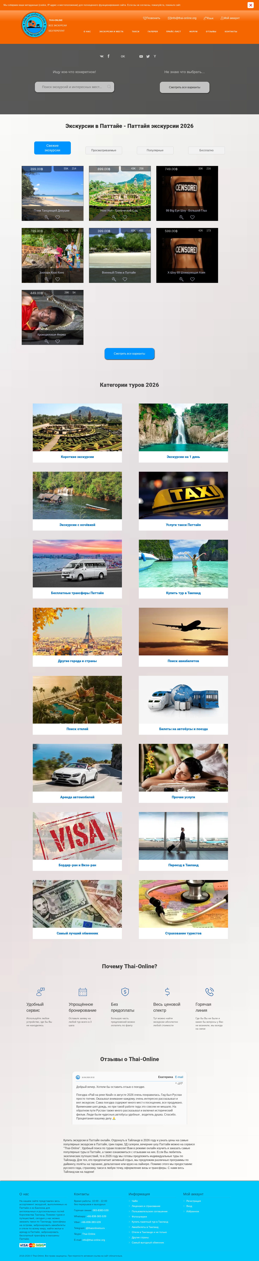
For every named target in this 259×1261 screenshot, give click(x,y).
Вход (189, 1206)
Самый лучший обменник (77, 933)
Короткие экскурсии (77, 457)
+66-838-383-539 (96, 1216)
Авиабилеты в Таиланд (145, 1227)
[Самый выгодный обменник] (77, 903)
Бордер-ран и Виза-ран (77, 865)
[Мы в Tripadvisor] (129, 56)
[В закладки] (57, 217)
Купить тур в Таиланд (183, 593)
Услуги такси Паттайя (183, 525)
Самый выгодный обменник (148, 1242)
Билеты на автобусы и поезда (183, 729)
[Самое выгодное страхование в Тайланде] (183, 903)
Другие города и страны (77, 661)
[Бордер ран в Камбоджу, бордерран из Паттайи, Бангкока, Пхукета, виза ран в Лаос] (77, 835)
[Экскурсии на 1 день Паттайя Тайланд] (183, 427)
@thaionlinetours (95, 1228)
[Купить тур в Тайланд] (183, 563)
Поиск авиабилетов (183, 661)
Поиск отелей (77, 729)
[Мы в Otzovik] (135, 56)
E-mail (179, 1077)
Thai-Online (88, 1233)
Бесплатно (206, 150)
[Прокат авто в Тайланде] (77, 767)
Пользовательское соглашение (150, 1211)
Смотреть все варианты (184, 87)
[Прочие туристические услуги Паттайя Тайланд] (183, 767)
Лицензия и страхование (146, 1206)
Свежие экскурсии (52, 148)
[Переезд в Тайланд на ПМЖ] (183, 835)
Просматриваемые (103, 150)
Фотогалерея (139, 1216)
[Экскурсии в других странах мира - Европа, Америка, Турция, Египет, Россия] (77, 631)
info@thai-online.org (93, 1239)
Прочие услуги (183, 797)
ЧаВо (135, 1201)
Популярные (155, 150)
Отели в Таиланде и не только (149, 1232)
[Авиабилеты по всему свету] (183, 631)
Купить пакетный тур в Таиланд (150, 1221)
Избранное (192, 1211)
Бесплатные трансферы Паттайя (77, 593)
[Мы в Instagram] (116, 56)
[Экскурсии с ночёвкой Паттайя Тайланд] (77, 495)
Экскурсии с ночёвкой (77, 525)
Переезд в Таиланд (183, 865)
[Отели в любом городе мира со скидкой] (77, 699)
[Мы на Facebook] (108, 56)
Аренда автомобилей (77, 797)
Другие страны (140, 1237)
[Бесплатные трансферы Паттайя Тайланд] (77, 563)
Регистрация (193, 1201)
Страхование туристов (183, 933)
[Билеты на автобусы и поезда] (183, 699)
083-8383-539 (101, 1210)
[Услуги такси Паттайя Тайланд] (183, 495)
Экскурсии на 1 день (183, 457)
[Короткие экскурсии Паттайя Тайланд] (77, 427)
